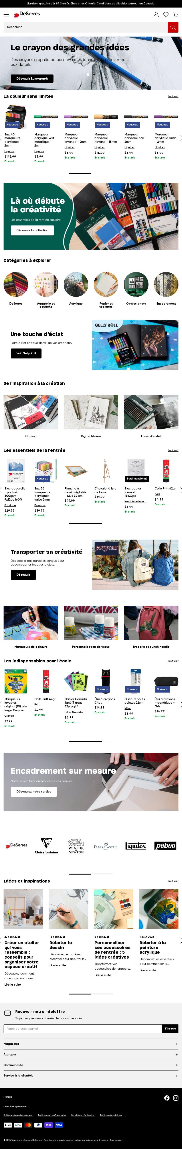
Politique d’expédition (111, 1115)
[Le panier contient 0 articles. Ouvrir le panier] (175, 14)
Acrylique (76, 303)
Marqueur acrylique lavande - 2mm (76, 138)
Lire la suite (12, 984)
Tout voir (173, 96)
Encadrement (166, 303)
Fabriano (10, 505)
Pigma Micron (91, 436)
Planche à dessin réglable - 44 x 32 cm (75, 492)
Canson (30, 436)
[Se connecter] (156, 14)
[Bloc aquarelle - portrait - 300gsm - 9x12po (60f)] (16, 471)
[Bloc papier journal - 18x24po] (136, 471)
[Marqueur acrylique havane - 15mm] (106, 116)
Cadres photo (136, 303)
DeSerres (15, 303)
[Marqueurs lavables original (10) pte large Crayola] (16, 681)
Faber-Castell (151, 436)
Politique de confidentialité (52, 1115)
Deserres (40, 505)
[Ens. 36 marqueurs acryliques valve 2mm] (46, 471)
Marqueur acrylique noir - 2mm (135, 138)
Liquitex (9, 151)
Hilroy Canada (74, 712)
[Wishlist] (166, 14)
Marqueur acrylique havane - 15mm (106, 138)
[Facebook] (167, 1098)
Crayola (9, 716)
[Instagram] (175, 1098)
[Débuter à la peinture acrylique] (158, 909)
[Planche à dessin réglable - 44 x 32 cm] (76, 471)
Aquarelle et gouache (46, 305)
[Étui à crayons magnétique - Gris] (166, 681)
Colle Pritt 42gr (165, 488)
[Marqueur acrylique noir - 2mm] (136, 116)
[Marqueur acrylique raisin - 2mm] (166, 116)
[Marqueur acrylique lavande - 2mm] (76, 116)
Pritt (157, 494)
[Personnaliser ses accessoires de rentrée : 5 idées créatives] (113, 909)
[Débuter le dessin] (68, 909)
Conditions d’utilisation (83, 1115)
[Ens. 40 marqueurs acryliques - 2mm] (16, 116)
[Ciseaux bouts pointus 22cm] (136, 681)
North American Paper (136, 501)
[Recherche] (173, 27)
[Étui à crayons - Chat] (106, 681)
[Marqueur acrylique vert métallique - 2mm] (46, 116)
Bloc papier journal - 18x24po (133, 492)
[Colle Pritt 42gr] (166, 471)
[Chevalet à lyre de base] (106, 471)
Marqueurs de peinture (30, 646)
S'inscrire (170, 1029)
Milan (128, 708)
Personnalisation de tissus (91, 646)
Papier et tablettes (106, 305)
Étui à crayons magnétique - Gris (165, 703)
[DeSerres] (27, 15)
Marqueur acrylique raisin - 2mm (165, 138)
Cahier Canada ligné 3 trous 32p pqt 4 (76, 703)
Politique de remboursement (18, 1115)
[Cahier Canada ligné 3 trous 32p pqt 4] (76, 681)
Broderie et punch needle (151, 646)
